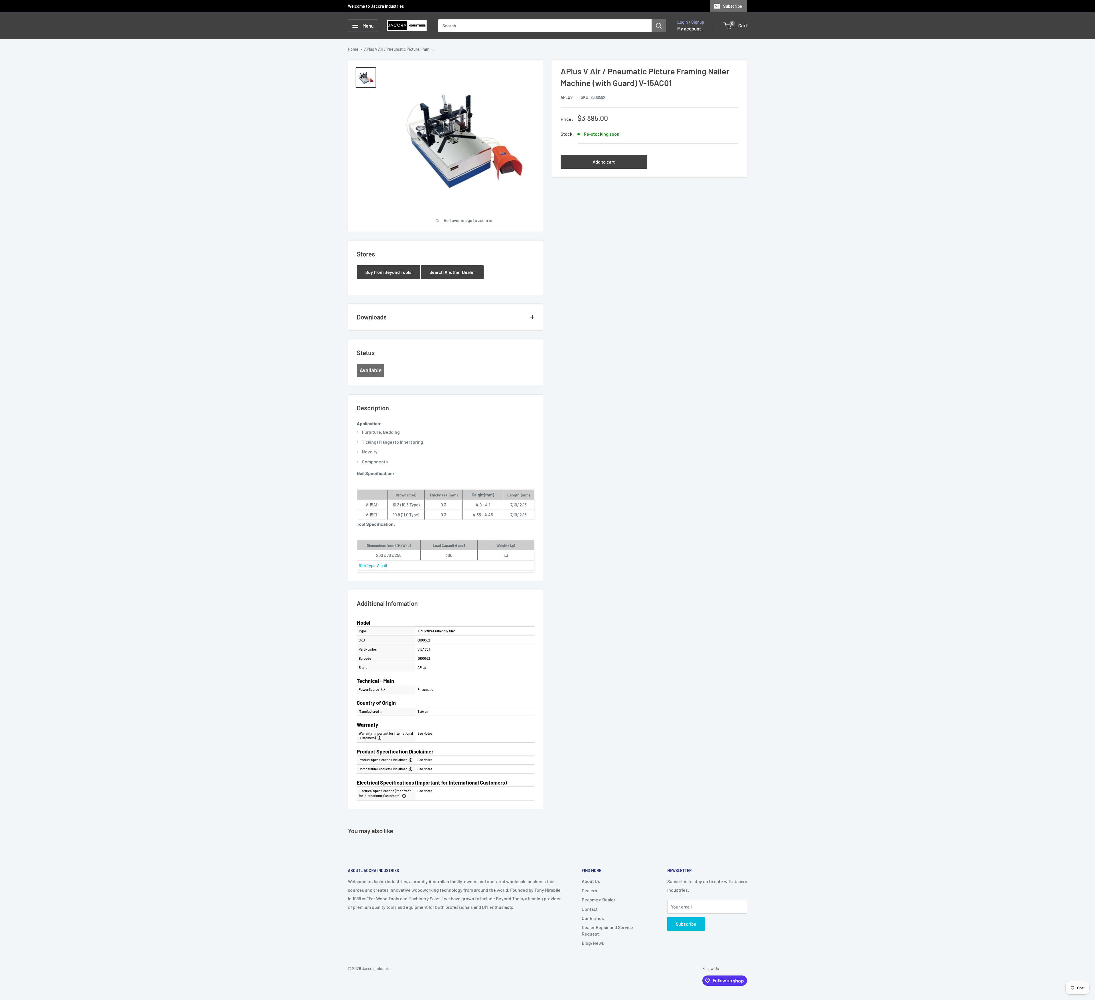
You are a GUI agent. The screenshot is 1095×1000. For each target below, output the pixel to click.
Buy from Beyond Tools (388, 272)
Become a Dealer (598, 899)
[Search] (659, 25)
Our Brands (593, 918)
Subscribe (732, 6)
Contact (590, 909)
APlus (567, 97)
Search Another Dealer (452, 272)
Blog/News (593, 943)
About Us (591, 881)
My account (689, 28)
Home (353, 49)
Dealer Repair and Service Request (607, 930)
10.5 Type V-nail (373, 565)
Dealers (589, 890)
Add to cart (604, 161)
